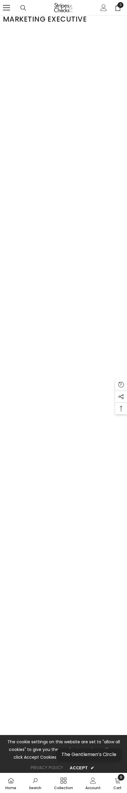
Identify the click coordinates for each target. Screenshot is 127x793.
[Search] (23, 8)
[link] (35, 783)
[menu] (6, 7)
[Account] (103, 7)
